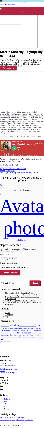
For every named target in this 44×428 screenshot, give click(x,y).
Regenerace (33, 335)
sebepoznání (4, 337)
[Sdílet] (1, 185)
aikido (2, 326)
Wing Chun (40, 337)
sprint (21, 337)
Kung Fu (30, 330)
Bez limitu (24, 326)
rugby (38, 335)
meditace (9, 333)
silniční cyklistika (11, 337)
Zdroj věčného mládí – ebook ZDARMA (19, 293)
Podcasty (8, 313)
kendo (40, 328)
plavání (9, 335)
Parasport (40, 333)
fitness (22, 328)
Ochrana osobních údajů (7, 373)
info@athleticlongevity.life (8, 365)
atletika (14, 325)
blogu (20, 161)
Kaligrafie (36, 328)
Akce (5, 404)
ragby (24, 335)
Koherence (4, 330)
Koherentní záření (12, 330)
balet (20, 326)
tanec (24, 337)
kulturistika (23, 330)
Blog (6, 317)
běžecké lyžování (5, 328)
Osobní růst (34, 333)
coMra (11, 328)
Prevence (15, 335)
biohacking (30, 326)
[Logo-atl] (10, 24)
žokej (2, 339)
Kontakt (6, 409)
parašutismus (4, 335)
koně (19, 330)
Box (34, 326)
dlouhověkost (16, 328)
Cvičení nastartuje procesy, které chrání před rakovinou (23, 295)
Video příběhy (9, 315)
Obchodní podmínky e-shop (8, 369)
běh (38, 325)
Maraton (3, 333)
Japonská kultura (29, 328)
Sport (18, 337)
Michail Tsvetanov (22, 240)
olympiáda (26, 333)
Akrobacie (6, 326)
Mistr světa (14, 333)
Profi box (20, 335)
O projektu (7, 406)
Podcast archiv (8, 399)
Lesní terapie (37, 330)
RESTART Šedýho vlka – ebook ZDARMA (20, 301)
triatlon (28, 337)
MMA (19, 333)
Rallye (28, 335)
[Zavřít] (22, 11)
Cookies (2, 371)
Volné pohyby (33, 337)
